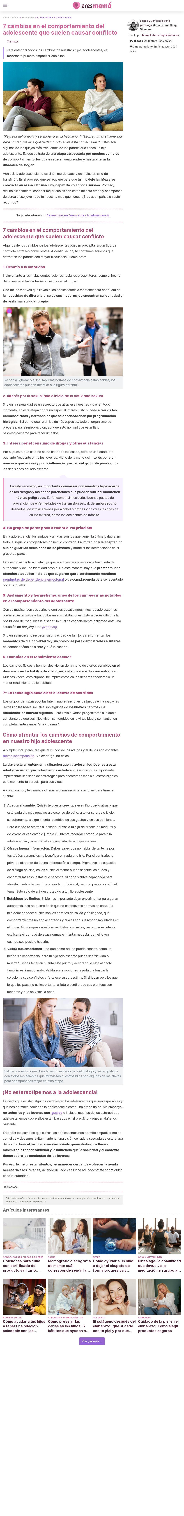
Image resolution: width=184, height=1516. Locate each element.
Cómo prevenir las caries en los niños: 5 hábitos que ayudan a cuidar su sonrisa (67, 1326)
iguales (56, 1113)
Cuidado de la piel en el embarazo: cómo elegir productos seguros (158, 1326)
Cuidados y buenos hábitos (65, 1317)
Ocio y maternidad (150, 1257)
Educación (28, 17)
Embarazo (144, 1317)
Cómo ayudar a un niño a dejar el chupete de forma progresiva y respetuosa (113, 1266)
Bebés (96, 1257)
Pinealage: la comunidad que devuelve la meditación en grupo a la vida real (159, 1266)
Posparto (99, 1317)
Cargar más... (92, 1341)
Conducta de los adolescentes (54, 17)
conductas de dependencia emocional (33, 579)
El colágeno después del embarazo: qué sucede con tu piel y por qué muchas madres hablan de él (114, 1326)
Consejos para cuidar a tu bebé (23, 1257)
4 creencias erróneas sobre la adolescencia (78, 215)
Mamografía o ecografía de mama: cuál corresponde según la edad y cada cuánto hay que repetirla (69, 1266)
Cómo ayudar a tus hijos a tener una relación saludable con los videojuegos (24, 1326)
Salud (52, 1257)
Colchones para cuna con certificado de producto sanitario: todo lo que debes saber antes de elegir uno (24, 1266)
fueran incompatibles (18, 756)
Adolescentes (11, 17)
